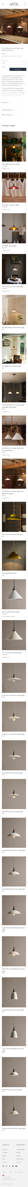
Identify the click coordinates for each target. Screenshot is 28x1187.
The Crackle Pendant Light (10, 612)
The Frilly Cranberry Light (10, 205)
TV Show (4, 1152)
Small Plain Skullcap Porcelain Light (13, 889)
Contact (18, 1162)
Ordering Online (20, 1149)
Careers (4, 1162)
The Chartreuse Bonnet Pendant (12, 534)
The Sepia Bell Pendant (9, 573)
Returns (18, 1156)
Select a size (4, 60)
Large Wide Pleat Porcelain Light (12, 773)
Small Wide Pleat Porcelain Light (12, 812)
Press (3, 1159)
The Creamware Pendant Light (12, 653)
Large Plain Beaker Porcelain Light (13, 1010)
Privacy (10, 1172)
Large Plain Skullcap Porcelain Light (13, 850)
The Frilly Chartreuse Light (11, 164)
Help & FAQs (19, 1159)
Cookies (4, 1172)
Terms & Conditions (19, 1172)
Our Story (4, 1149)
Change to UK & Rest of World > (9, 1179)
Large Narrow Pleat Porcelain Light (13, 695)
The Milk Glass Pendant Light (11, 366)
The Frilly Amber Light (9, 246)
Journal (4, 1156)
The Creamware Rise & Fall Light (12, 287)
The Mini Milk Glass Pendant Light (13, 327)
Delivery (18, 1152)
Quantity (3, 66)
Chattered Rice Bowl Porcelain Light (13, 1128)
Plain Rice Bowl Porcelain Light (12, 1090)
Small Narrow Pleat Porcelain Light (13, 734)
